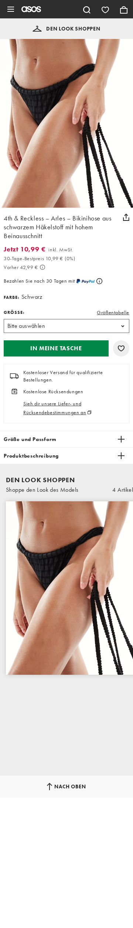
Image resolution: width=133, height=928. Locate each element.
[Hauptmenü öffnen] (10, 9)
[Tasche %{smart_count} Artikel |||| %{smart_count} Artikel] (124, 9)
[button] (66, 29)
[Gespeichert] (105, 9)
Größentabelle (113, 312)
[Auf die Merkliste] (121, 348)
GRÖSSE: (14, 312)
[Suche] (87, 9)
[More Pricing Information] (42, 267)
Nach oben (70, 786)
